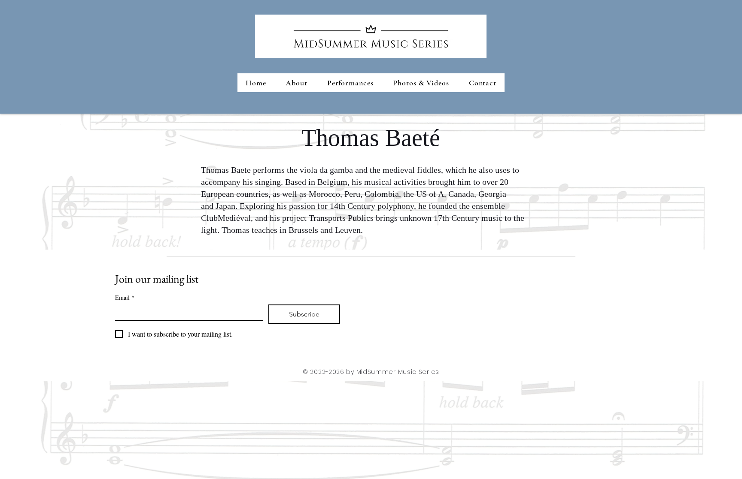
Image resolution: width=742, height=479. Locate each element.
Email (124, 297)
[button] (350, 82)
